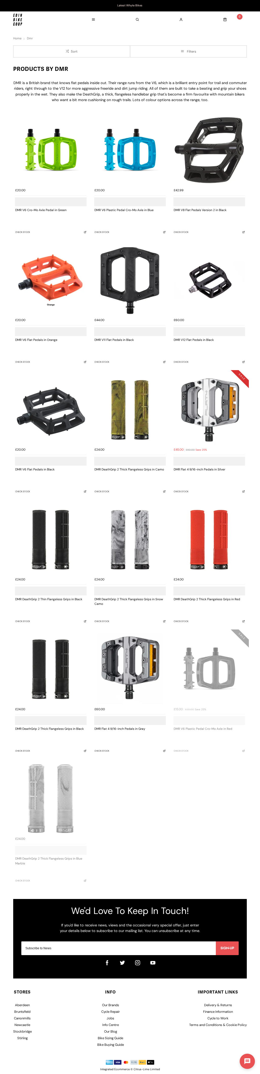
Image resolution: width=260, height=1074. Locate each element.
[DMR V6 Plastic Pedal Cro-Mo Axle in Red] (209, 669)
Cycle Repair (110, 1012)
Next (246, 5)
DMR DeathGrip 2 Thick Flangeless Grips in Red (207, 599)
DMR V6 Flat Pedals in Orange (36, 340)
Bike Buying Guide (110, 1045)
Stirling (22, 1038)
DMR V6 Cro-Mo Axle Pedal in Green (41, 210)
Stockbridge (22, 1031)
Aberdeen (22, 1005)
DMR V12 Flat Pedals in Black (194, 340)
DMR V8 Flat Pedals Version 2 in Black (200, 210)
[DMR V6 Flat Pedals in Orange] (50, 280)
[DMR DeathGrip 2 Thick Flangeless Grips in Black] (50, 669)
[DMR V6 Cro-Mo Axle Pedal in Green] (50, 150)
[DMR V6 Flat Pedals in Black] (50, 409)
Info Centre (110, 1025)
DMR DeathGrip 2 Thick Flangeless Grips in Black (49, 729)
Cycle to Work (218, 1018)
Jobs (110, 1018)
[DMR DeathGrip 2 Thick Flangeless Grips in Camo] (130, 409)
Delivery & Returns (218, 1005)
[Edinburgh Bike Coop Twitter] (122, 962)
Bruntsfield (22, 1012)
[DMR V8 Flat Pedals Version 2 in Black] (209, 150)
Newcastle (22, 1025)
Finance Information (218, 1012)
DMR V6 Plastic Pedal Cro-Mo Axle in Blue (124, 210)
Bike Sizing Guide (110, 1038)
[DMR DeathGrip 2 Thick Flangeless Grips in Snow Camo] (130, 539)
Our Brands (110, 1005)
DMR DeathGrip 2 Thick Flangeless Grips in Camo (129, 469)
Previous (14, 5)
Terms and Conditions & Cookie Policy (218, 1025)
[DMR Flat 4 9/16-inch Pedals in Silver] (209, 409)
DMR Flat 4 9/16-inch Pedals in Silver (199, 469)
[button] (247, 1061)
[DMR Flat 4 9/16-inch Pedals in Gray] (130, 669)
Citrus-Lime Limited (147, 1069)
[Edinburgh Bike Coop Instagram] (137, 962)
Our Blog (110, 1031)
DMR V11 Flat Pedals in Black (114, 340)
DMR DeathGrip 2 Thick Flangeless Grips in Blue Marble (48, 861)
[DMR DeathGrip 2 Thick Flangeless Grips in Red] (209, 539)
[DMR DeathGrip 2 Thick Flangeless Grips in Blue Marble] (50, 798)
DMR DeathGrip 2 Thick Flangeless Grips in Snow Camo (128, 602)
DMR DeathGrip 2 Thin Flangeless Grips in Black (48, 599)
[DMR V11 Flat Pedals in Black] (130, 280)
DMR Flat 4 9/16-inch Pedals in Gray (119, 729)
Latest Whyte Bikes (129, 5)
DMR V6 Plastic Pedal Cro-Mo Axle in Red (203, 729)
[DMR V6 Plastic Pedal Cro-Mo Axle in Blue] (130, 150)
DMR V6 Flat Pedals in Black (35, 469)
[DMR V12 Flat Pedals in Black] (209, 280)
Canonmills (22, 1018)
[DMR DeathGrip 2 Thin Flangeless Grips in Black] (50, 539)
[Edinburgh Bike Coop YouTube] (152, 962)
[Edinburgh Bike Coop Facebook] (107, 962)
